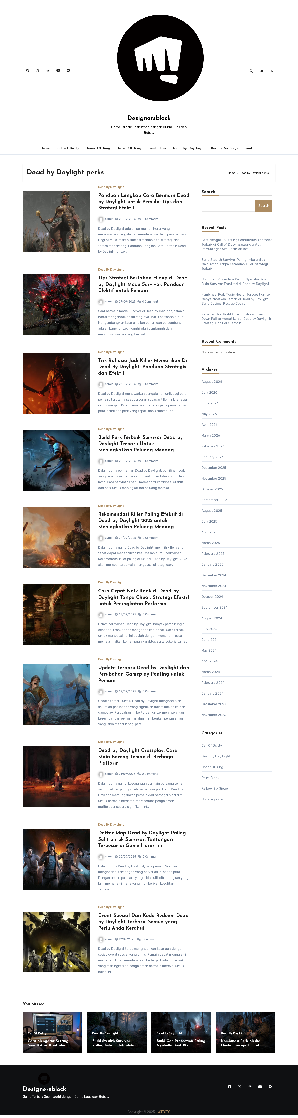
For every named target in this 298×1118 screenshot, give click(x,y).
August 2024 (212, 618)
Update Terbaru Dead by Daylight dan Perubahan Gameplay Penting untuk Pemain (143, 674)
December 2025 (214, 468)
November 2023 (214, 715)
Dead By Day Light (189, 148)
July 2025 (209, 521)
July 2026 (210, 392)
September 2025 (214, 500)
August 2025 (212, 511)
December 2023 (214, 704)
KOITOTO (163, 1112)
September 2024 (215, 607)
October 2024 (212, 597)
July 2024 (210, 629)
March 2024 (211, 672)
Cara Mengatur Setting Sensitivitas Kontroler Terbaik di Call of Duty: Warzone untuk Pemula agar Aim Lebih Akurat (237, 244)
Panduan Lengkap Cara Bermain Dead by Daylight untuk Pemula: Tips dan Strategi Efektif (143, 202)
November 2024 (214, 586)
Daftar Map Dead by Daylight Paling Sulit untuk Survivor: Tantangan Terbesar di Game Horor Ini (142, 839)
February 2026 (213, 446)
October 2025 (212, 489)
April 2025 (210, 532)
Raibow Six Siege (224, 148)
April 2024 (210, 661)
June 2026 (210, 403)
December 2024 (214, 575)
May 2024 (209, 650)
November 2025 (214, 478)
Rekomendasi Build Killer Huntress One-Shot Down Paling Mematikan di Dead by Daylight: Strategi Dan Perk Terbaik (236, 318)
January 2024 (213, 693)
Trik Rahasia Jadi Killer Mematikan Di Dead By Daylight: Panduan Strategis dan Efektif (142, 367)
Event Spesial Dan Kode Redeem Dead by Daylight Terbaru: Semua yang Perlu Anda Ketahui (143, 922)
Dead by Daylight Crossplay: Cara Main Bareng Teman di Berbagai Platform (138, 757)
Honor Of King (97, 148)
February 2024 (213, 683)
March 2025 (211, 543)
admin (109, 219)
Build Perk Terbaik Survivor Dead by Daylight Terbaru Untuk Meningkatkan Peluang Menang (140, 444)
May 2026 (209, 414)
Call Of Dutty (67, 148)
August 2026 (212, 382)
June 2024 (210, 640)
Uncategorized (213, 799)
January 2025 (212, 564)
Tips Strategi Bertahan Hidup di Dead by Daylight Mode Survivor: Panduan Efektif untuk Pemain (143, 284)
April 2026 (210, 425)
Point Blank (157, 148)
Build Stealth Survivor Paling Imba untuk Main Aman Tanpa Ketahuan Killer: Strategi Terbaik (235, 264)
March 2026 (211, 435)
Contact (251, 148)
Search (209, 192)
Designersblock (149, 118)
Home (45, 148)
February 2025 (213, 554)
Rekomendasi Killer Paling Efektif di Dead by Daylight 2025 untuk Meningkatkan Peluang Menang (140, 520)
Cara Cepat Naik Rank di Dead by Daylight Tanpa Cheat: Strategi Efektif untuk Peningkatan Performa (143, 597)
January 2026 (213, 457)
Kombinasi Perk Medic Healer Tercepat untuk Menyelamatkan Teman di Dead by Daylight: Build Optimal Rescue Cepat (236, 299)
